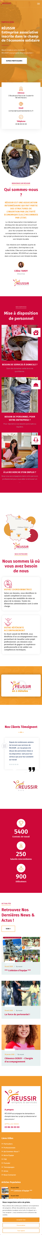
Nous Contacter (10, 1175)
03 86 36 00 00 (12, 1127)
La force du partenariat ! (17, 1014)
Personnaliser (21, 1225)
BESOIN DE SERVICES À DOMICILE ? (19, 364)
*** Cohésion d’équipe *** (18, 970)
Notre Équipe (9, 1155)
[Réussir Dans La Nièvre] (5, 2)
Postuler (7, 1163)
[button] (21, 685)
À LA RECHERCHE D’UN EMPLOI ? (19, 472)
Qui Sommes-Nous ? (11, 1151)
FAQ (5, 1159)
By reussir (19, 966)
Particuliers (8, 1144)
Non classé (10, 1006)
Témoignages (9, 1167)
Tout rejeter (21, 1230)
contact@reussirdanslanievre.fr (21, 111)
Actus (6, 1171)
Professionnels (9, 1147)
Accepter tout (21, 1220)
